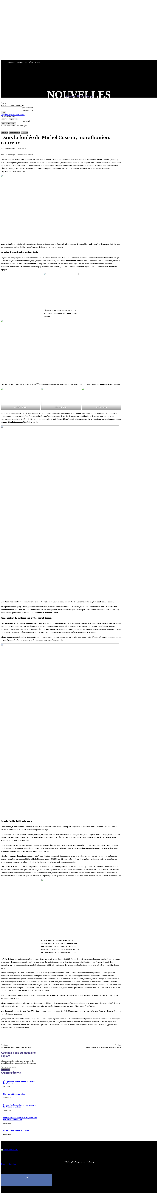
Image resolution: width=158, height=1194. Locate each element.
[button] (59, 75)
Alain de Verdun (14, 132)
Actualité (4, 132)
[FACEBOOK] (57, 70)
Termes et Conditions (8, 1164)
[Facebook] (5, 1036)
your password (27, 110)
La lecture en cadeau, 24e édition (16, 1047)
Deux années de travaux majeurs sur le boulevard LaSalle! (20, 1119)
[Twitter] (13, 1036)
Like (26, 1175)
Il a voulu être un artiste (14, 1094)
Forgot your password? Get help (13, 115)
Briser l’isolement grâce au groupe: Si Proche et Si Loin (19, 1106)
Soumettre (5, 1069)
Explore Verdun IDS (10, 148)
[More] (21, 1036)
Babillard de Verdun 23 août (16, 1130)
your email (26, 121)
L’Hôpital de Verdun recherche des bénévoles (19, 1082)
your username (27, 107)
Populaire (24, 132)
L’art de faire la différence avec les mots (103, 1047)
